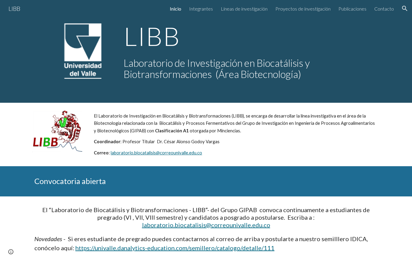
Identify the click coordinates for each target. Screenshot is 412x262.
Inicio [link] (175, 8)
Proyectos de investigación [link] (303, 8)
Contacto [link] (384, 8)
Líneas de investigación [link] (244, 8)
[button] (405, 8)
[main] (250, 36)
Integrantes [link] (201, 8)
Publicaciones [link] (352, 8)
